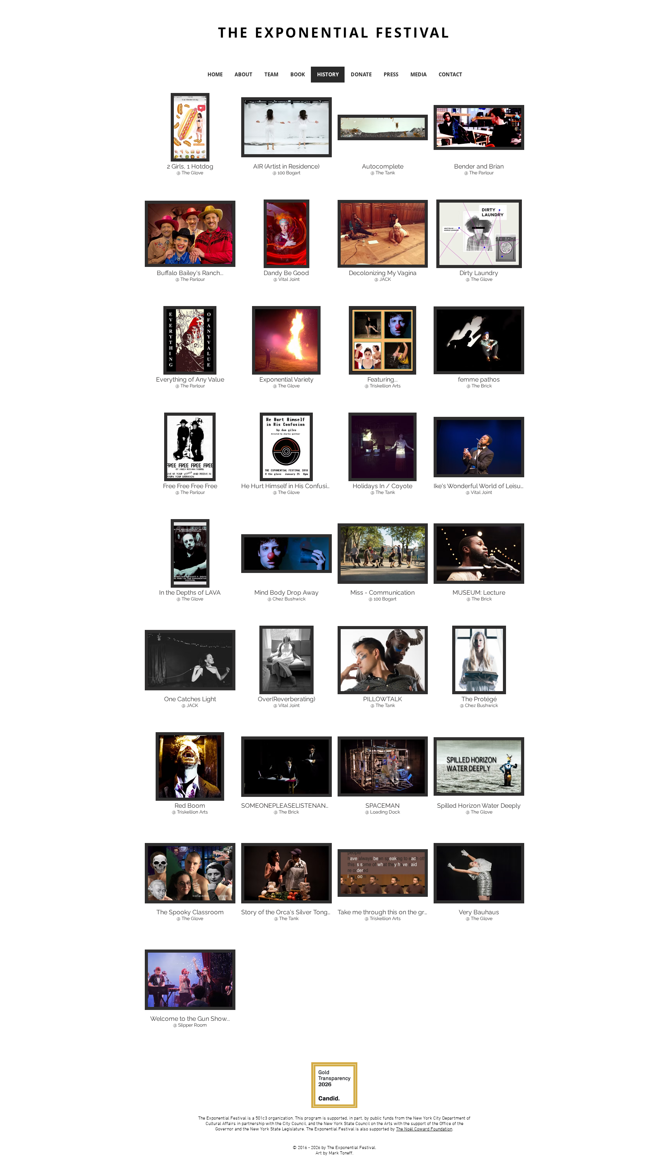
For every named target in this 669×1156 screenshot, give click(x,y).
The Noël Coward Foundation (424, 1129)
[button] (190, 143)
